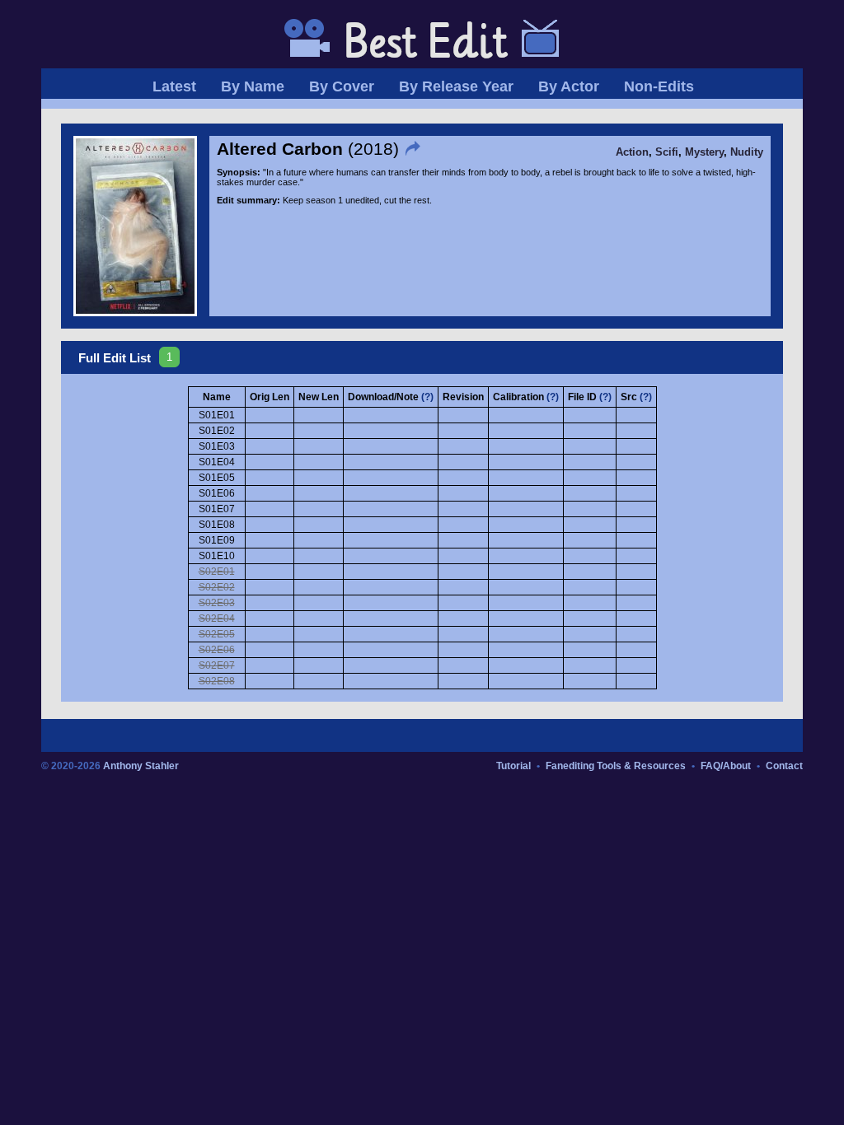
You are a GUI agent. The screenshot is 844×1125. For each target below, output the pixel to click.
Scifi (666, 152)
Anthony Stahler (141, 766)
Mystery (704, 152)
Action (632, 152)
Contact (784, 766)
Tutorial (513, 766)
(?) (427, 397)
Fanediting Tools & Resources (616, 766)
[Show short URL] (414, 148)
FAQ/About (726, 766)
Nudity (746, 152)
